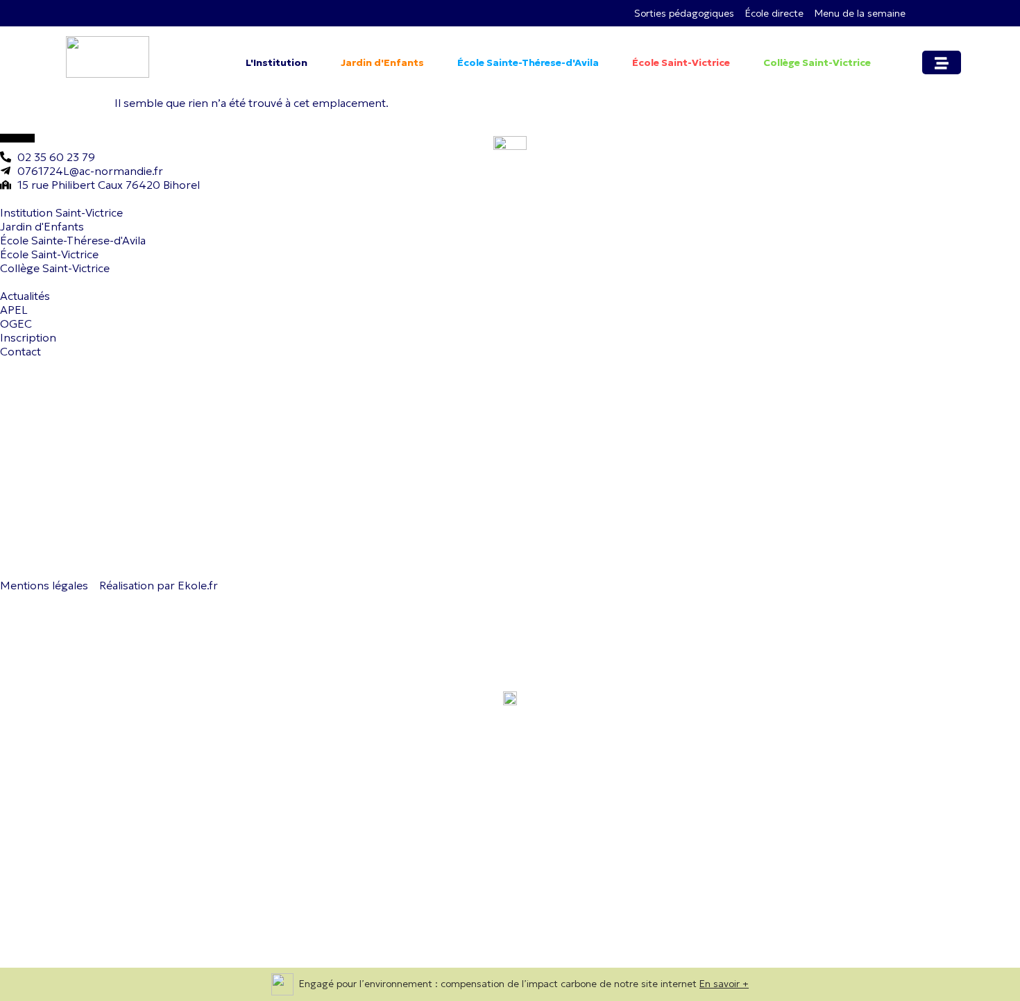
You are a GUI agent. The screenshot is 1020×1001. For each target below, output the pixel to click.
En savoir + (724, 983)
